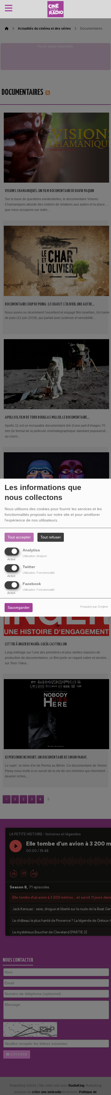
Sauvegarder (19, 607)
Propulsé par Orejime (94, 606)
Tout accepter (19, 537)
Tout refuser (50, 537)
